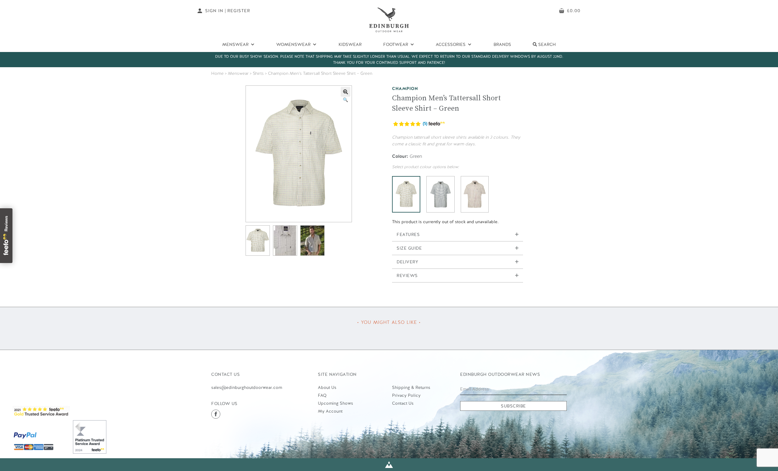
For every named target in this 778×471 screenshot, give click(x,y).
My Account (330, 411)
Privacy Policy (406, 395)
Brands (502, 44)
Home (217, 73)
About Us (327, 387)
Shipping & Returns (411, 387)
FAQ (322, 395)
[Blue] (440, 194)
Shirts (258, 73)
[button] (345, 92)
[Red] (475, 194)
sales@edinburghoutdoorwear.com (246, 387)
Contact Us (403, 403)
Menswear (238, 73)
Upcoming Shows (335, 403)
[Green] (406, 194)
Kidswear (350, 44)
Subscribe (513, 406)
